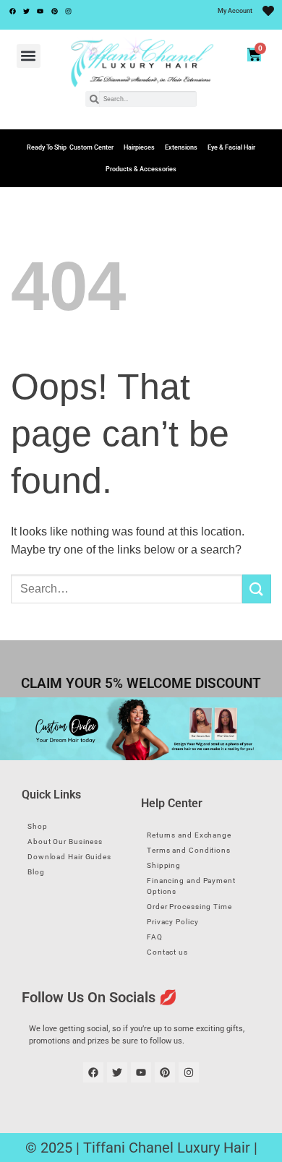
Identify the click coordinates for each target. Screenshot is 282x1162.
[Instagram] (69, 11)
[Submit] (256, 588)
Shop (37, 826)
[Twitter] (26, 11)
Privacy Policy (173, 922)
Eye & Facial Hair (231, 147)
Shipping (164, 865)
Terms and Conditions (189, 850)
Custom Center (91, 147)
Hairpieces (139, 147)
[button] (28, 56)
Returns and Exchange (189, 835)
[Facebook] (12, 11)
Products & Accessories (141, 169)
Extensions (181, 147)
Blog (36, 872)
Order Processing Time (189, 907)
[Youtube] (40, 11)
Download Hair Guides (69, 857)
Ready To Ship (47, 147)
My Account (235, 10)
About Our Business (65, 841)
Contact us (167, 952)
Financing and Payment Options (191, 886)
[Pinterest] (54, 11)
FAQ (155, 937)
